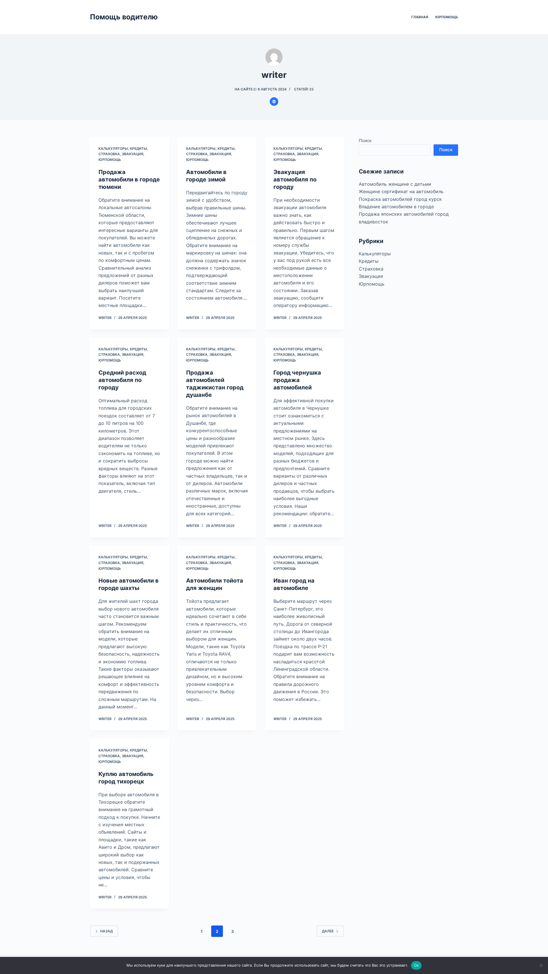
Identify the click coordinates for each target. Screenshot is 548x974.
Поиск (365, 140)
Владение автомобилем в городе (396, 206)
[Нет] (541, 965)
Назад (106, 931)
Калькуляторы (113, 148)
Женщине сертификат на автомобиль (401, 191)
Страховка (109, 154)
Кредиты (138, 148)
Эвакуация (132, 154)
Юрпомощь (446, 17)
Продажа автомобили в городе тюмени (129, 179)
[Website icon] (274, 101)
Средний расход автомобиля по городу (122, 380)
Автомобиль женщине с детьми (395, 184)
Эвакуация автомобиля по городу (295, 179)
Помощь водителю (124, 17)
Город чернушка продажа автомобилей (297, 380)
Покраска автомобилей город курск (400, 199)
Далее (328, 931)
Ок (416, 965)
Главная (419, 17)
